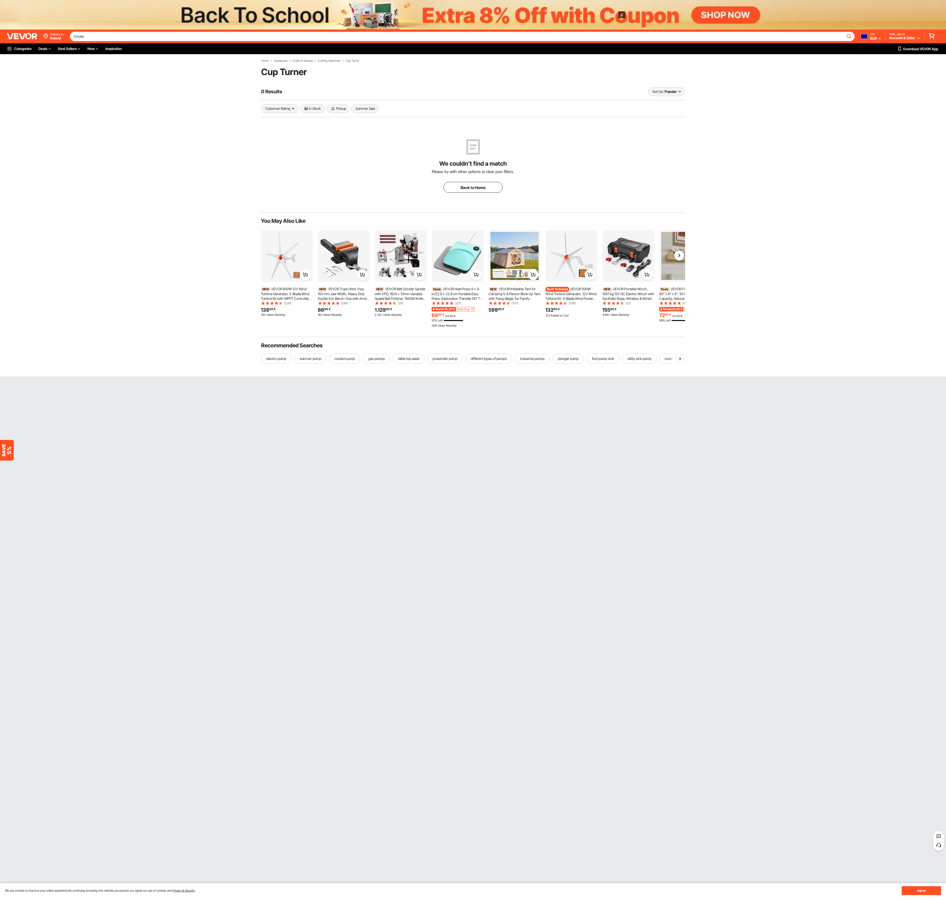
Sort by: (658, 91)
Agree (921, 890)
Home (265, 61)
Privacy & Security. (183, 890)
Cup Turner (352, 61)
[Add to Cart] (305, 274)
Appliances (280, 61)
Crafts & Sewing (302, 61)
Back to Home (473, 187)
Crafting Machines (329, 61)
